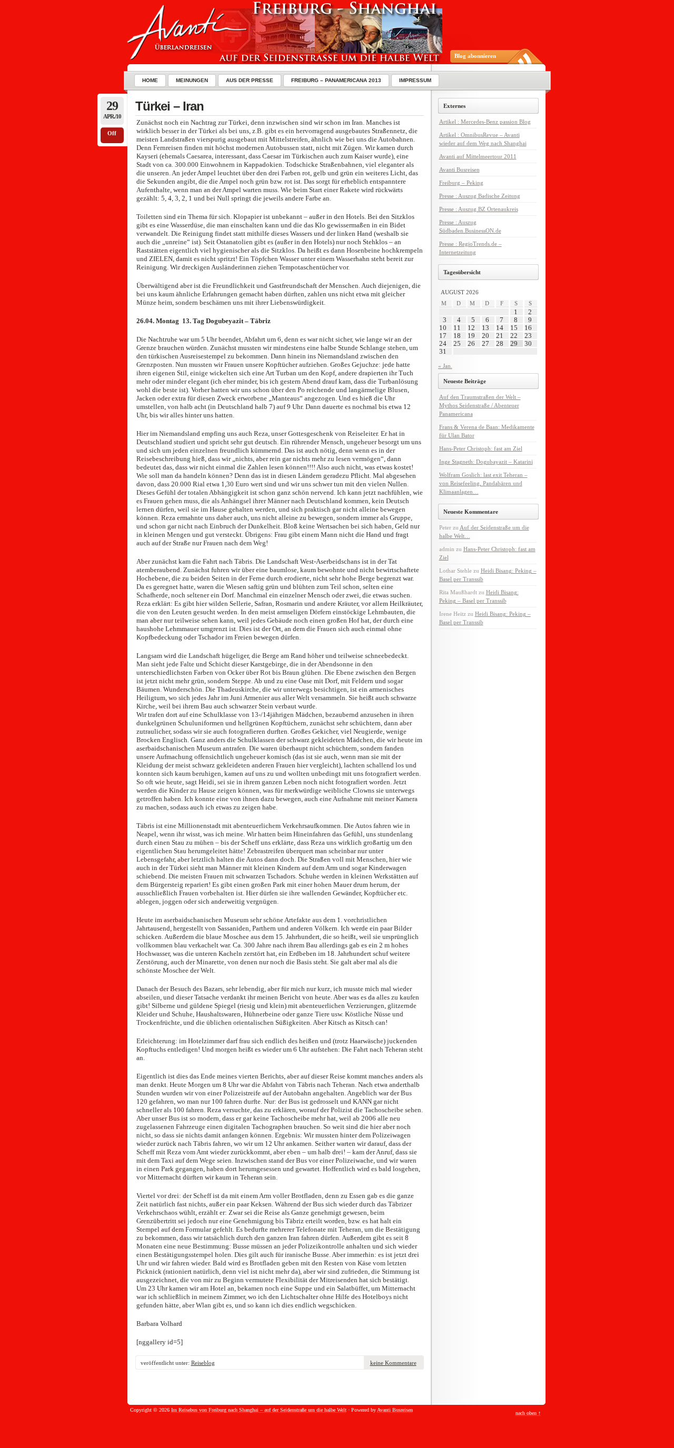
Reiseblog (203, 1363)
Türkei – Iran (169, 106)
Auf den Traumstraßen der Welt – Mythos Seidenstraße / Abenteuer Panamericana (480, 405)
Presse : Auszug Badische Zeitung (479, 196)
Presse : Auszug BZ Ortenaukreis (478, 209)
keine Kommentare (393, 1363)
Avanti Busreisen (459, 169)
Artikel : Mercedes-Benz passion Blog (485, 121)
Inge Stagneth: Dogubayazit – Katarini (486, 461)
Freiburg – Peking (461, 182)
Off (111, 133)
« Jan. (445, 366)
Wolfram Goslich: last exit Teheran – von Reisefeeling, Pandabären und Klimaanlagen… (483, 483)
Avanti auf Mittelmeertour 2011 (478, 156)
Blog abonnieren (475, 56)
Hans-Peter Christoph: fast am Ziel (480, 448)
